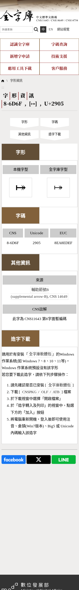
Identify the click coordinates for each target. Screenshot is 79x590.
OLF (44, 392)
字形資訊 (16, 80)
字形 (24, 122)
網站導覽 (63, 29)
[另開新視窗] (14, 459)
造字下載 (54, 134)
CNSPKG (29, 392)
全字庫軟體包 (40, 354)
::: (1, 2)
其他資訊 (24, 134)
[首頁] (39, 15)
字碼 (55, 122)
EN (51, 29)
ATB (56, 392)
